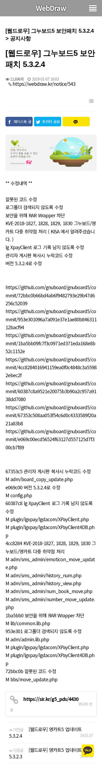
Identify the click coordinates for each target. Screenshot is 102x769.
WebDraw (51, 8)
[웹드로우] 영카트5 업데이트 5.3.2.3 (45, 753)
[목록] (91, 101)
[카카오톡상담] (88, 750)
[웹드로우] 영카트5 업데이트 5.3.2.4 (45, 732)
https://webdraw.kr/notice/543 (44, 83)
